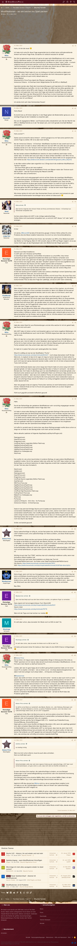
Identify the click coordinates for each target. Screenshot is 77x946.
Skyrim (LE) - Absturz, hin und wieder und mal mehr (24, 853)
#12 (75, 592)
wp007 (69, 862)
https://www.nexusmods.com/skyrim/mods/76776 (30, 609)
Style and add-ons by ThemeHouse (48, 942)
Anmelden (4, 933)
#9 (75, 399)
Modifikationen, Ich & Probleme (17, 885)
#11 (75, 571)
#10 (75, 529)
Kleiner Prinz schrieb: (22, 703)
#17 (75, 740)
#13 (75, 619)
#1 (75, 46)
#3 (75, 131)
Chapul (8, 855)
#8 (75, 322)
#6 (75, 249)
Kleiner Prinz (19, 658)
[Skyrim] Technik (26, 855)
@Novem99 (25, 233)
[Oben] (72, 937)
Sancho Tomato (10, 880)
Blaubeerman (19, 676)
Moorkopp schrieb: (21, 639)
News (41, 909)
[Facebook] (72, 943)
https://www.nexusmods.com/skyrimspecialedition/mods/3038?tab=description (44, 565)
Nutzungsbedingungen (38, 937)
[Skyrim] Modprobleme (26, 886)
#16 (75, 700)
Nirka (4, 14)
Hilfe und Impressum (61, 937)
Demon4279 (9, 871)
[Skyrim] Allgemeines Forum (28, 862)
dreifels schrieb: (20, 744)
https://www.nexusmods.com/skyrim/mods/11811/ (38, 563)
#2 (75, 108)
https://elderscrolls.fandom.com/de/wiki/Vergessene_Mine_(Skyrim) (49, 160)
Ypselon (68, 868)
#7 (75, 286)
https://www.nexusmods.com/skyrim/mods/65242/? (31, 355)
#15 (75, 655)
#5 (75, 226)
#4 (75, 201)
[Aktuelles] (70, 2)
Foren (41, 912)
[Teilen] (73, 46)
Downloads (43, 916)
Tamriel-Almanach (45, 919)
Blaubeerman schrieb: (22, 596)
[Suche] (74, 2)
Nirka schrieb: (20, 205)
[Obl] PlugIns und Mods (34, 880)
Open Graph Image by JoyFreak (10, 943)
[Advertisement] (38, 30)
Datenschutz (49, 937)
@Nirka (36, 783)
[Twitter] (75, 943)
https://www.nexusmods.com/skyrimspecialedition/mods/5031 (34, 605)
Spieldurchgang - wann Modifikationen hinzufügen (24, 860)
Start (69, 937)
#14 (75, 636)
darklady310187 (66, 877)
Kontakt (42, 923)
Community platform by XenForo (19, 942)
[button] (3, 1)
